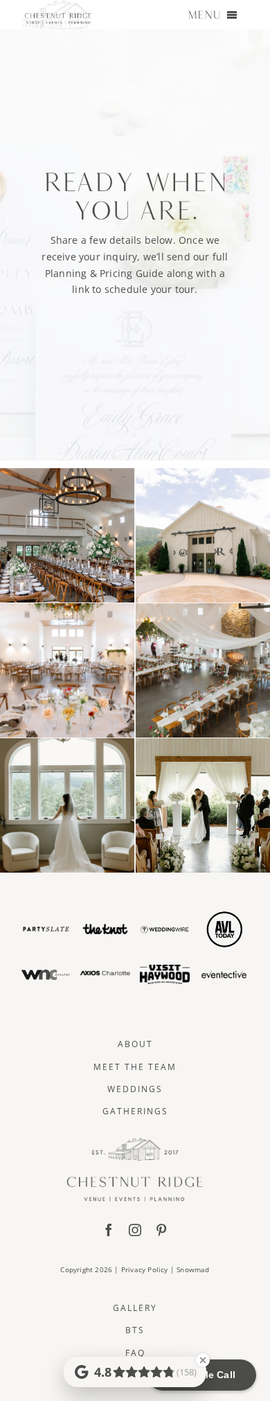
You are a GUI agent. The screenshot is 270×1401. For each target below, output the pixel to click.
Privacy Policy (144, 1269)
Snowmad (193, 1269)
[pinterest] (161, 1230)
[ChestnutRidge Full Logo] (135, 1142)
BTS (135, 1330)
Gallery (135, 1308)
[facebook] (108, 1230)
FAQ (135, 1353)
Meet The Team (135, 1067)
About (135, 1044)
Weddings (135, 1089)
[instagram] (135, 1230)
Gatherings (135, 1111)
